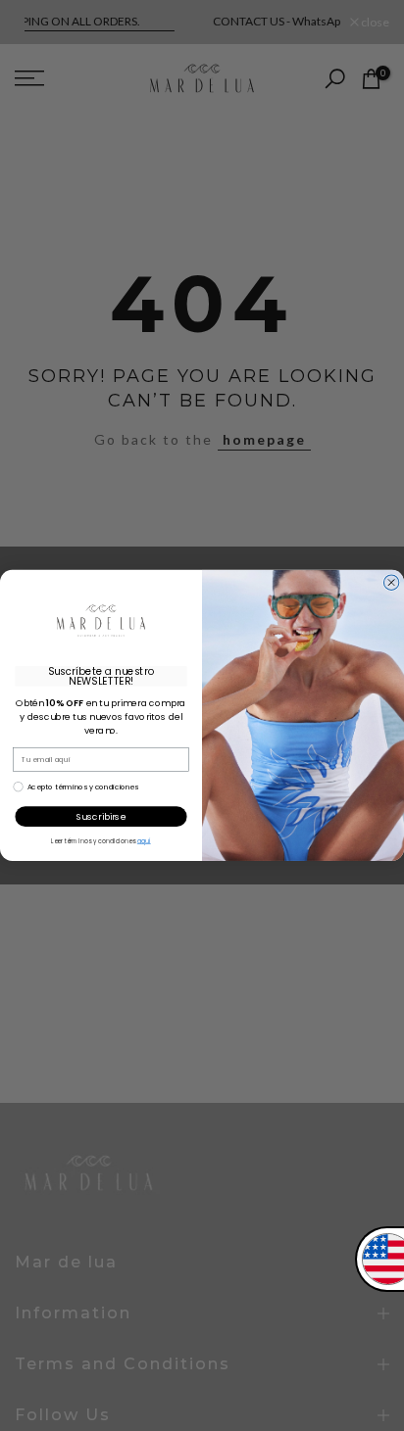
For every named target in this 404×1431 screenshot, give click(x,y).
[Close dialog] (390, 582)
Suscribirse (101, 816)
